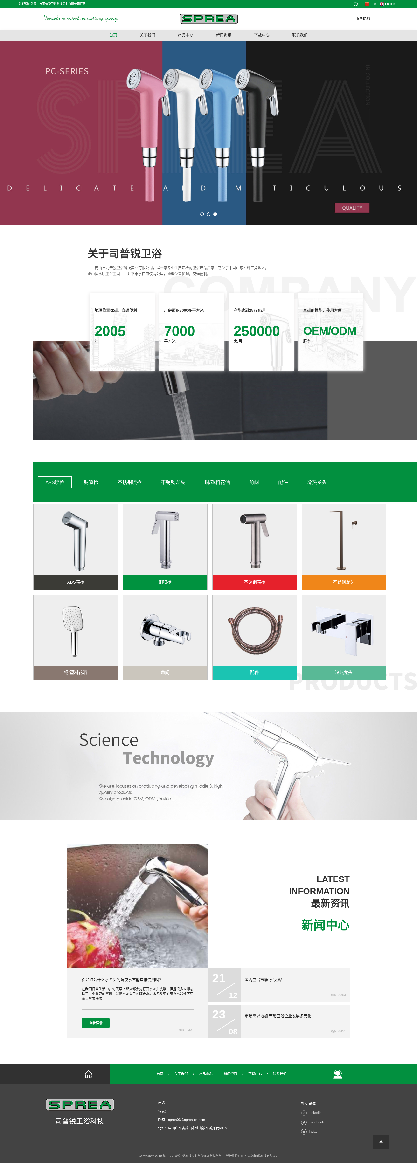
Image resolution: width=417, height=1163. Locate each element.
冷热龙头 (317, 482)
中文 (373, 4)
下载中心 (262, 35)
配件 (283, 482)
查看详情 (96, 1023)
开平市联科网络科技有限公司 (259, 1156)
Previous (11, 131)
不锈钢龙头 (173, 482)
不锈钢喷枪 (130, 482)
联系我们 (300, 35)
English (390, 4)
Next (406, 131)
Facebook (316, 1122)
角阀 (254, 482)
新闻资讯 (223, 35)
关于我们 (147, 35)
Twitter (314, 1131)
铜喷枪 (91, 482)
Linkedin (315, 1113)
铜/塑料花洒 (217, 482)
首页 (113, 35)
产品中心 (185, 35)
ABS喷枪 (54, 482)
